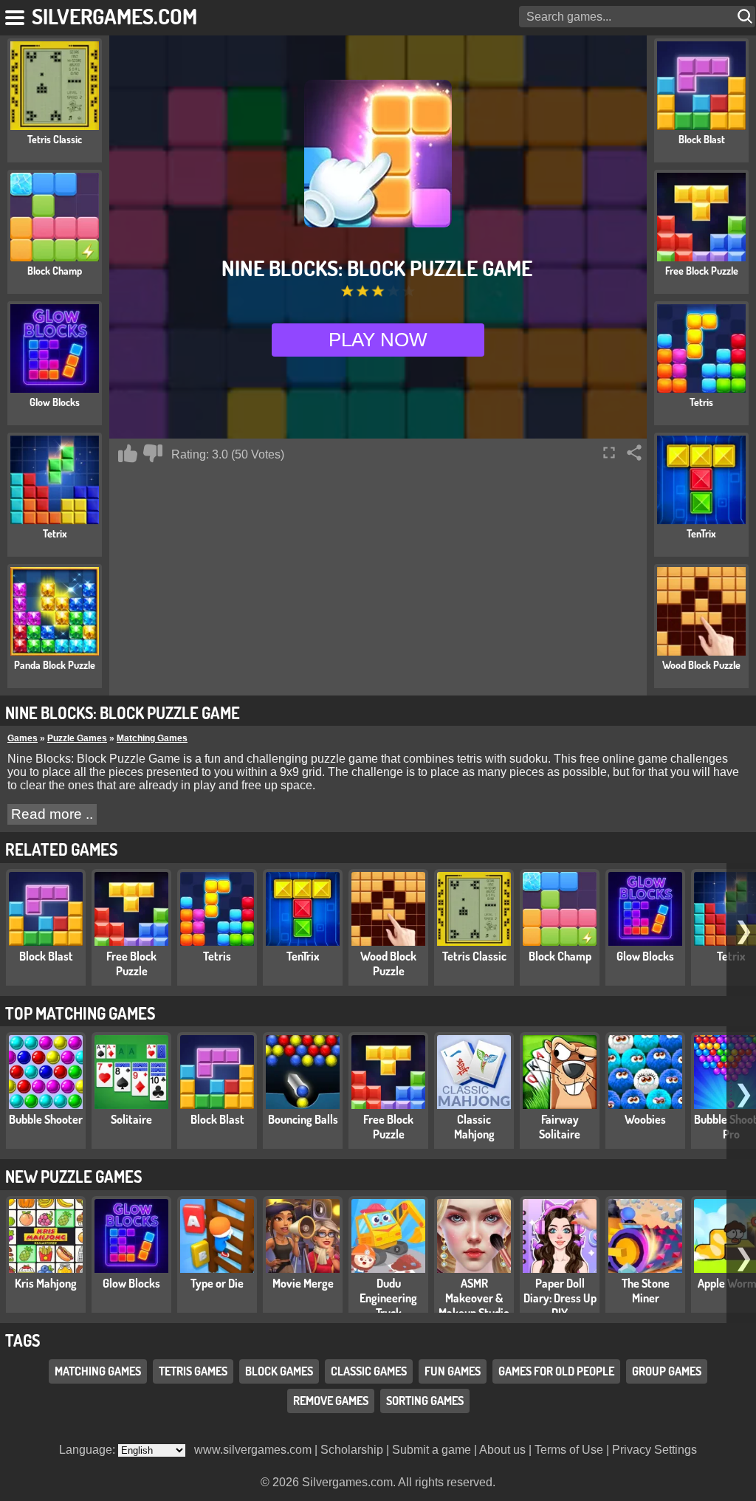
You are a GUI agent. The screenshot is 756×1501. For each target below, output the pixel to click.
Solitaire (131, 1119)
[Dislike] (152, 453)
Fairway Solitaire (559, 1126)
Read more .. (52, 814)
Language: (88, 1449)
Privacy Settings (654, 1449)
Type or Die (217, 1283)
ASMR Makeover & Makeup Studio (474, 1298)
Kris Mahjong (46, 1283)
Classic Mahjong (474, 1126)
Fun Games (453, 1371)
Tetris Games (193, 1371)
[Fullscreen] (609, 452)
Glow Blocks (645, 956)
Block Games (279, 1371)
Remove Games (330, 1400)
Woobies (645, 1119)
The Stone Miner (646, 1290)
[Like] (127, 453)
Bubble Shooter (46, 1119)
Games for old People (556, 1371)
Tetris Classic (474, 956)
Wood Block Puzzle (388, 963)
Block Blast (46, 956)
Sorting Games (425, 1400)
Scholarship (351, 1449)
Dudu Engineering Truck (388, 1298)
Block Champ (560, 956)
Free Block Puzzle (131, 963)
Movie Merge (303, 1283)
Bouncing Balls (303, 1119)
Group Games (666, 1371)
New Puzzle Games (73, 1176)
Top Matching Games (80, 1013)
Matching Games (152, 738)
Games (22, 738)
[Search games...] (746, 16)
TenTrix (303, 956)
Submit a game (431, 1449)
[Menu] (16, 15)
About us (502, 1449)
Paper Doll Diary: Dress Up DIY (560, 1298)
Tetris (217, 956)
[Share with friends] (634, 452)
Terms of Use (569, 1449)
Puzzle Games (77, 738)
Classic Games (369, 1371)
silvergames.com (114, 16)
